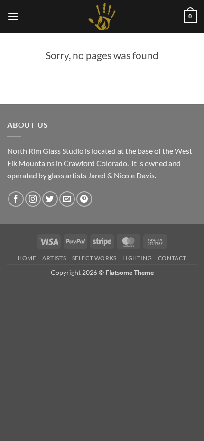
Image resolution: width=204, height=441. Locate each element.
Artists (54, 258)
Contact (172, 258)
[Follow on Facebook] (16, 199)
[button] (13, 16)
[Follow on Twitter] (50, 199)
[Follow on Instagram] (33, 199)
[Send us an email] (67, 199)
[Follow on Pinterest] (84, 199)
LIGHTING (137, 258)
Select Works (94, 258)
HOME (27, 258)
